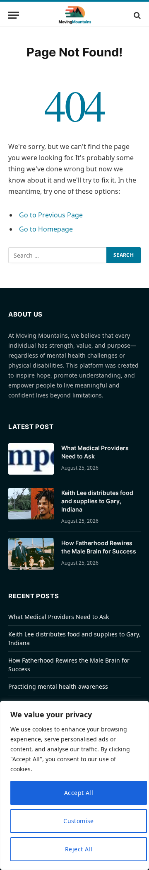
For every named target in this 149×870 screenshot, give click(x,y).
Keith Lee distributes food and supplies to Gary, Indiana (97, 501)
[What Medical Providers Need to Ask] (31, 459)
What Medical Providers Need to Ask (58, 617)
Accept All (78, 793)
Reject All (78, 849)
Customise (78, 821)
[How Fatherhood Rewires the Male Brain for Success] (31, 554)
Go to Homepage (46, 229)
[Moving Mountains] (74, 15)
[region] (74, 785)
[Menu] (13, 15)
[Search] (136, 15)
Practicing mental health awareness (58, 686)
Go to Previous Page (51, 214)
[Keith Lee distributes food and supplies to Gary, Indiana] (31, 503)
